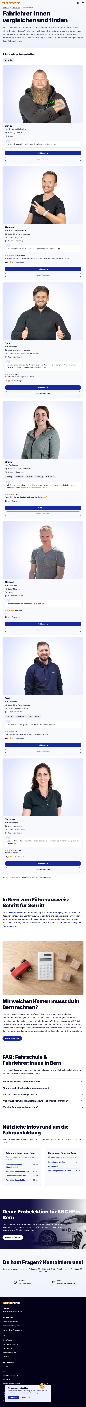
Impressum (6, 1379)
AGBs (4, 1371)
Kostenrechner (14, 1031)
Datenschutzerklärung (10, 1375)
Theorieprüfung (52, 912)
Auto (24, 877)
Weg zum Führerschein (10, 1321)
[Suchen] (78, 3)
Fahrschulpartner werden (11, 1383)
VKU (36, 877)
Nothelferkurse (45, 877)
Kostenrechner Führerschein (12, 1330)
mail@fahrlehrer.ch (14, 1311)
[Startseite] (11, 3)
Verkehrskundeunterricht (11, 1344)
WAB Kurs (6, 1357)
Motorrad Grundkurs (9, 1352)
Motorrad (30, 877)
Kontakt (5, 1367)
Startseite (6, 8)
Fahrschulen (16, 8)
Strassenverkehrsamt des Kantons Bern (44, 1028)
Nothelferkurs (16, 912)
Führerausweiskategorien (11, 1326)
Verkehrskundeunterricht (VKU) (26, 919)
